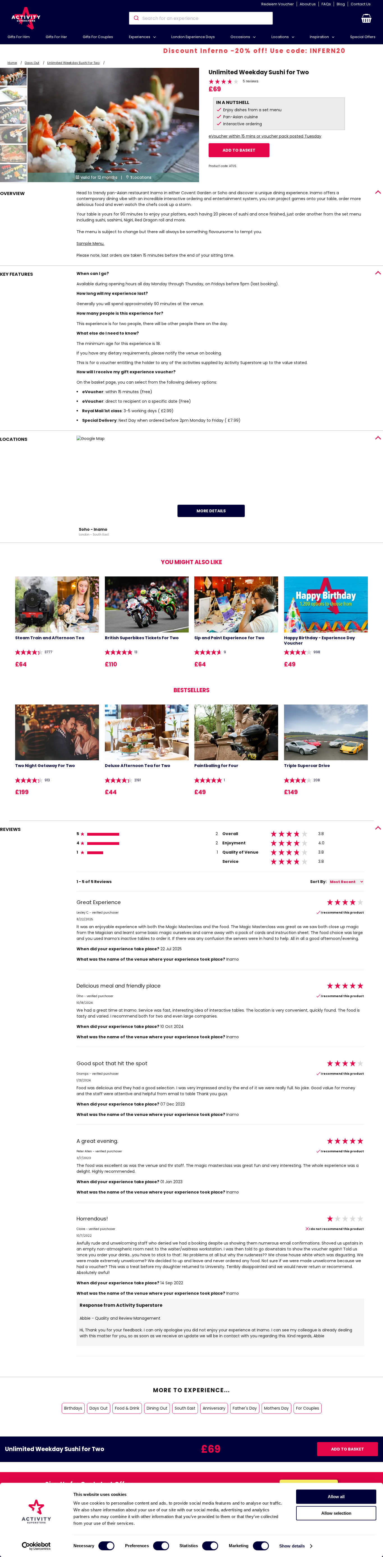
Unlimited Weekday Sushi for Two (73, 63)
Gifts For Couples (98, 36)
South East (185, 1408)
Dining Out (157, 1408)
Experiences (140, 36)
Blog (341, 4)
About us (308, 4)
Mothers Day (276, 1408)
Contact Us (361, 4)
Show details (292, 1546)
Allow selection (336, 1513)
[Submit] (135, 18)
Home (12, 63)
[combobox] (201, 18)
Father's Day (245, 1408)
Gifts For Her (56, 36)
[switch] (161, 1545)
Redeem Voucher (277, 4)
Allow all (336, 1496)
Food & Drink (127, 1408)
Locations (280, 36)
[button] (366, 18)
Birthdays (73, 1408)
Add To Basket (239, 150)
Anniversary (214, 1408)
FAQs (326, 4)
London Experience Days (193, 36)
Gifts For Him (19, 36)
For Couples (307, 1408)
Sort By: (318, 881)
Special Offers (362, 36)
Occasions (240, 36)
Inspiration (320, 36)
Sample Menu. (90, 243)
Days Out (32, 63)
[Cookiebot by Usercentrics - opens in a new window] (36, 1546)
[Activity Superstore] (25, 18)
